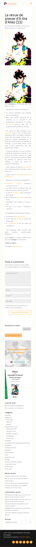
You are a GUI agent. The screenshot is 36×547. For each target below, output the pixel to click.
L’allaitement (13, 223)
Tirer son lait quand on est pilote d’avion (17, 483)
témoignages (10, 436)
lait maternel (21, 197)
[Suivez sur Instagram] (20, 542)
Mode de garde (9, 452)
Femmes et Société (10, 448)
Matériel (8, 424)
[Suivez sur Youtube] (31, 542)
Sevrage (7, 459)
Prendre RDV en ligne (13, 335)
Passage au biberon (12, 433)
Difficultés (9, 422)
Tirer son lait (10, 438)
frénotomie (8, 133)
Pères (6, 455)
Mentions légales (25, 537)
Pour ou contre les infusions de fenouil (16, 478)
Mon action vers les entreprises (14, 408)
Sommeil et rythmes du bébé (13, 462)
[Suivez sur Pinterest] (27, 542)
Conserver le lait (11, 431)
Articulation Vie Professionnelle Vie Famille (17, 443)
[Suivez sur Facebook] (13, 542)
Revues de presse (17, 246)
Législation (8, 450)
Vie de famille (9, 466)
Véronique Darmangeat (14, 26)
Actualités (8, 415)
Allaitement (8, 417)
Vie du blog (8, 469)
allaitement (10, 124)
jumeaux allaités (20, 216)
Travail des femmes (10, 464)
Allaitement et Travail (11, 427)
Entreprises (8, 445)
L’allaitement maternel (14, 183)
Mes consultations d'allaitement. (14, 406)
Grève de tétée (9, 481)
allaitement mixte (11, 429)
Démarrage (9, 420)
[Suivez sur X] (17, 542)
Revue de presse (10, 28)
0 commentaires (20, 28)
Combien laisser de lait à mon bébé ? (16, 476)
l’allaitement (16, 193)
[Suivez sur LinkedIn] (24, 542)
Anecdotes (8, 440)
